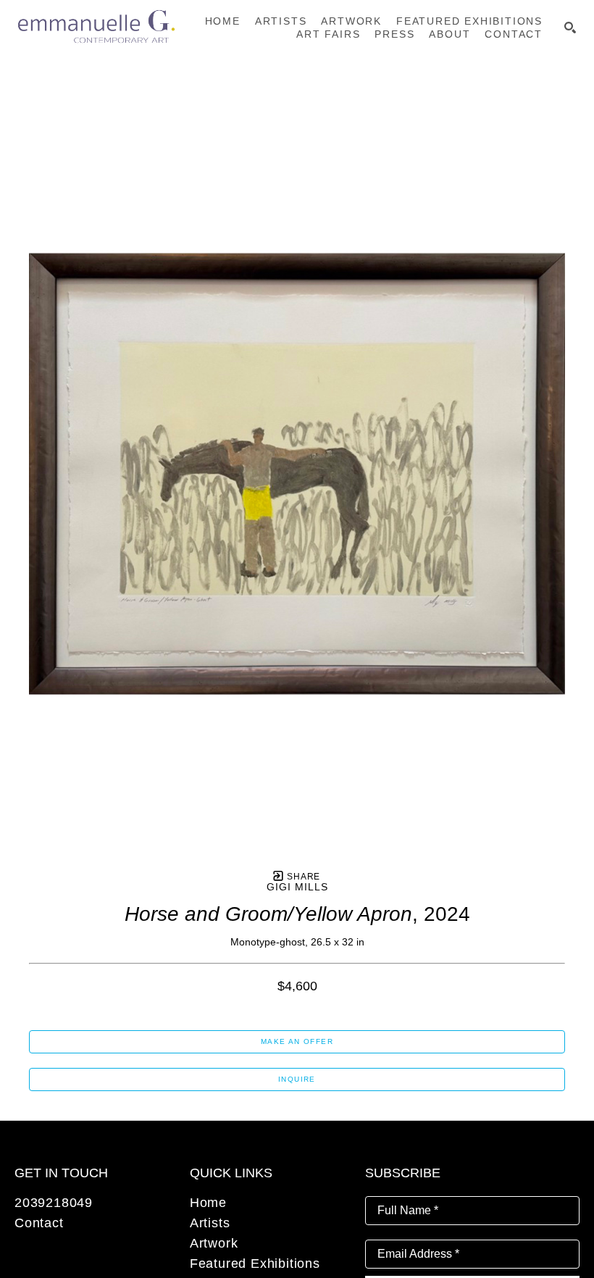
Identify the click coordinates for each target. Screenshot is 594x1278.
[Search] (570, 27)
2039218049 (53, 1202)
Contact (39, 1223)
